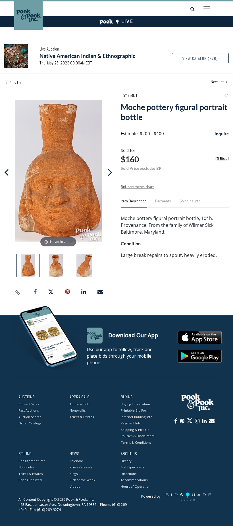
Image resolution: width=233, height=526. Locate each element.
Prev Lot (15, 82)
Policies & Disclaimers (137, 436)
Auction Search (29, 417)
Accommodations (134, 480)
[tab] (134, 203)
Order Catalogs (29, 423)
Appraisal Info (80, 404)
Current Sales (28, 404)
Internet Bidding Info (136, 417)
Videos (75, 486)
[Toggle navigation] (207, 8)
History (126, 461)
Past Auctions (28, 410)
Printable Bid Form (135, 410)
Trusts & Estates (82, 417)
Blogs (74, 473)
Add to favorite (225, 96)
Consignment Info (31, 461)
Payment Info (131, 423)
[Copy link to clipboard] (17, 292)
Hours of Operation (135, 486)
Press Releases (81, 467)
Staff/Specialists (132, 467)
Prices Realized (30, 480)
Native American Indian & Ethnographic (87, 56)
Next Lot (217, 81)
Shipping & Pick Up (135, 429)
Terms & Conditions (136, 442)
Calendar (76, 461)
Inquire (222, 133)
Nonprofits (78, 410)
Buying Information (135, 404)
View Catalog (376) (200, 58)
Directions (128, 473)
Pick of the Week (82, 480)
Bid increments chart (137, 186)
